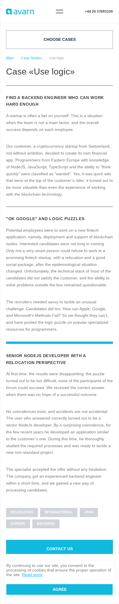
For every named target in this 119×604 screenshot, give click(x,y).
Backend (46, 524)
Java (88, 512)
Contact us (60, 548)
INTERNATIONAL (59, 512)
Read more (32, 574)
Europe (18, 524)
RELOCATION (22, 512)
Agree (60, 589)
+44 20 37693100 (99, 11)
